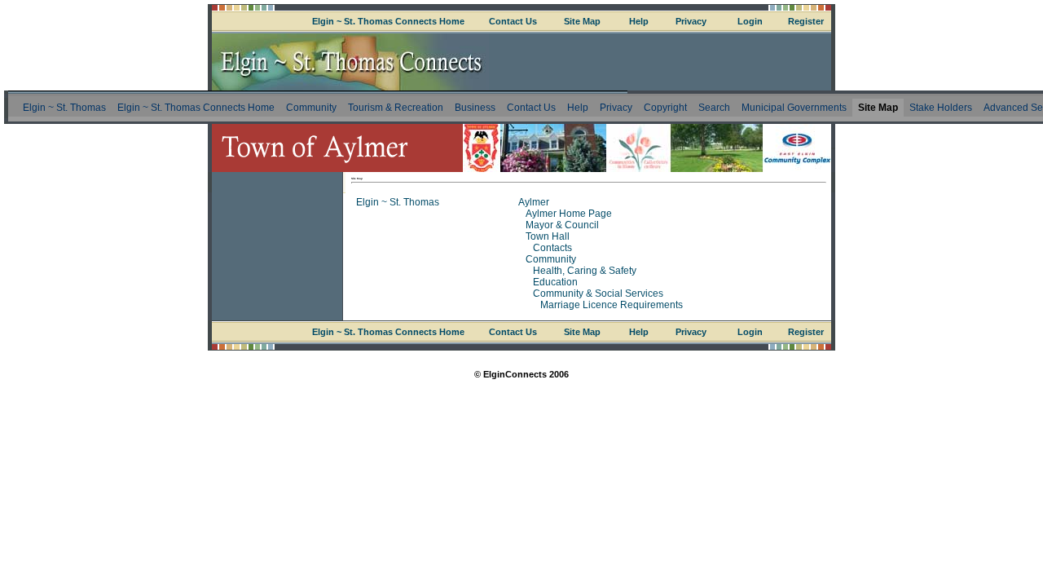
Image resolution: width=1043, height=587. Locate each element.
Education (555, 282)
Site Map (582, 21)
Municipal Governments (794, 107)
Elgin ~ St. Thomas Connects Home (388, 21)
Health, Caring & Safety (584, 270)
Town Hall (548, 236)
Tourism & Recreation (395, 107)
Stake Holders (940, 107)
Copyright (665, 107)
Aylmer (533, 202)
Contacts (552, 248)
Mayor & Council (562, 225)
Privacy (691, 21)
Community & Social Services (598, 293)
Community (311, 107)
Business (475, 107)
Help (639, 21)
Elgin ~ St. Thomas (64, 107)
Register (806, 21)
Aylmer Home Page (569, 213)
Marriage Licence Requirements (611, 305)
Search (714, 107)
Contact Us (513, 21)
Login (750, 21)
